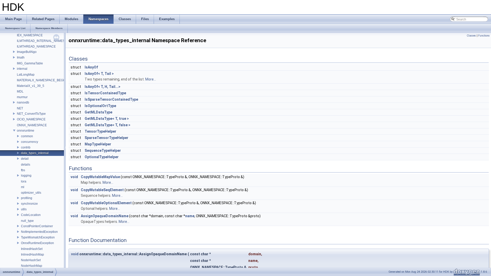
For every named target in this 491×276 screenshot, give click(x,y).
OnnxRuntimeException (37, 243)
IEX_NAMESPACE (30, 35)
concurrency (29, 142)
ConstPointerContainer (37, 226)
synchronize (29, 203)
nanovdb (23, 102)
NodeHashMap (31, 266)
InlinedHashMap (32, 254)
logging (26, 175)
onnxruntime (25, 130)
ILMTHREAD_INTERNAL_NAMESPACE (45, 41)
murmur (22, 97)
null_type (27, 221)
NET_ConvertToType (31, 114)
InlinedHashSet (31, 249)
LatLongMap (26, 74)
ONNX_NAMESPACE (32, 125)
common (27, 136)
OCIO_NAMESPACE (31, 119)
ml (22, 187)
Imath (21, 57)
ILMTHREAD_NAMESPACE (36, 46)
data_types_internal (35, 153)
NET (20, 108)
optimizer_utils (31, 192)
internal (22, 69)
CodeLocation (31, 215)
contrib (25, 147)
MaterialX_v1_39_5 (30, 86)
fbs (23, 170)
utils (24, 209)
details (25, 164)
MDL (20, 91)
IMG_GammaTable (30, 63)
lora (23, 181)
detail (25, 158)
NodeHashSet (31, 260)
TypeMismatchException (38, 237)
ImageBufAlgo (27, 52)
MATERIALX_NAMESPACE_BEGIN (41, 80)
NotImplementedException (39, 232)
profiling (26, 198)
